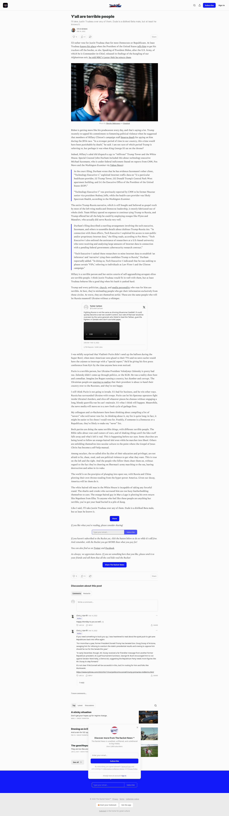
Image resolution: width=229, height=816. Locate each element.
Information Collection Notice (113, 769)
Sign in (222, 5)
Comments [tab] (77, 593)
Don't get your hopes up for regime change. (89, 715)
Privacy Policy (132, 769)
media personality (121, 287)
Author (79, 618)
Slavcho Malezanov (113, 123)
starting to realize (102, 382)
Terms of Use (126, 766)
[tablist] (81, 593)
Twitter (97, 548)
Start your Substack (108, 805)
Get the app (126, 805)
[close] (137, 727)
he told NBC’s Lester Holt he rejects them (110, 57)
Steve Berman (82, 29)
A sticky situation (81, 712)
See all (76, 762)
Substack (102, 811)
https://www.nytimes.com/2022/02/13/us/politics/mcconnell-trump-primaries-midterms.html (115, 672)
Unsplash (126, 123)
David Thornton (83, 718)
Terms (122, 799)
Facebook (109, 548)
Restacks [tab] (86, 593)
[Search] (194, 5)
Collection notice (132, 799)
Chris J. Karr (81, 615)
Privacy (115, 799)
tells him (141, 46)
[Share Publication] (199, 5)
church (103, 287)
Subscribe (209, 5)
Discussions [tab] (89, 705)
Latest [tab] (80, 705)
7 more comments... (79, 693)
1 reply (81, 683)
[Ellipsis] (157, 615)
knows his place (88, 46)
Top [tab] (74, 705)
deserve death (128, 137)
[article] (114, 717)
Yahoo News (116, 165)
